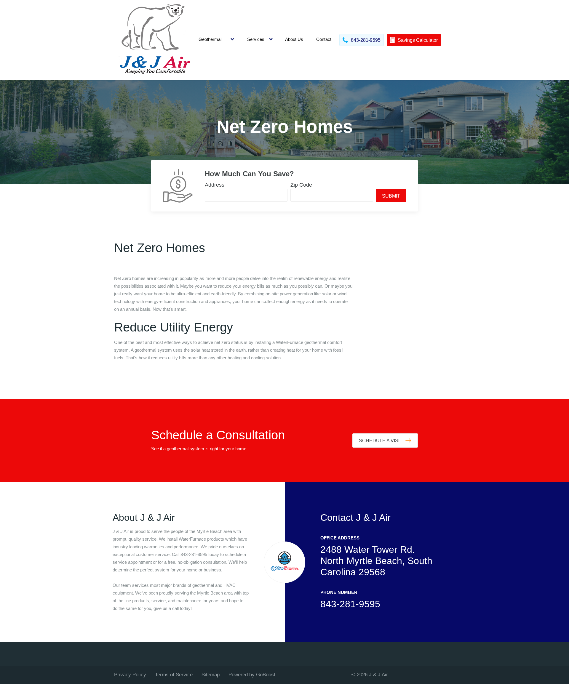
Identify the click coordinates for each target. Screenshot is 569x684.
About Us (294, 39)
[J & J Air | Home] (154, 40)
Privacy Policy (130, 674)
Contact (323, 39)
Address (214, 185)
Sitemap (211, 674)
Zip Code (301, 185)
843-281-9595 (350, 604)
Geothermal (210, 39)
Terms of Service (174, 674)
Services (255, 39)
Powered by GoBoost (251, 674)
